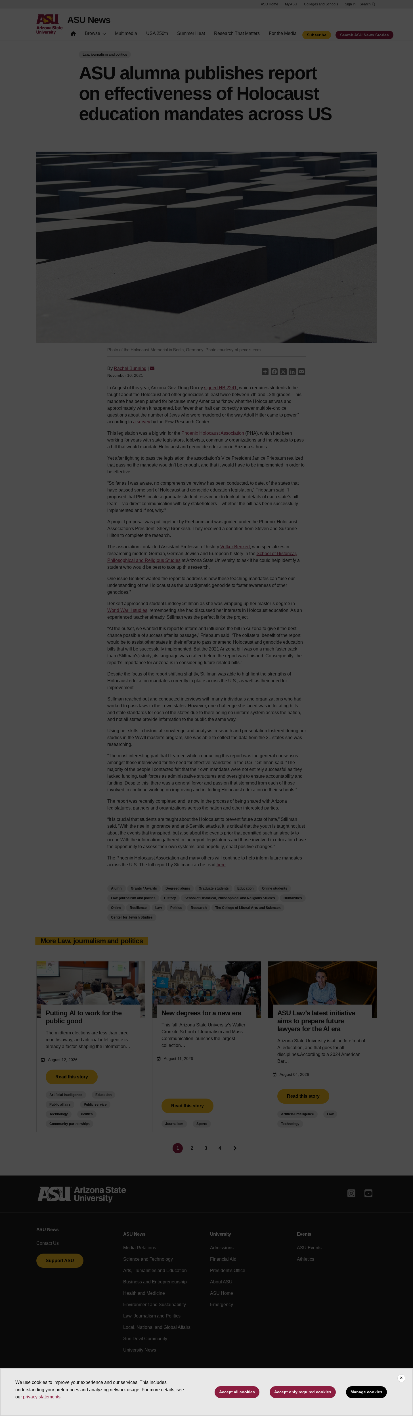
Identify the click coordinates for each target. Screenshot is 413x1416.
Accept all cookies (237, 1392)
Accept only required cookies (302, 1392)
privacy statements (41, 1396)
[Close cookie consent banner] (401, 1378)
